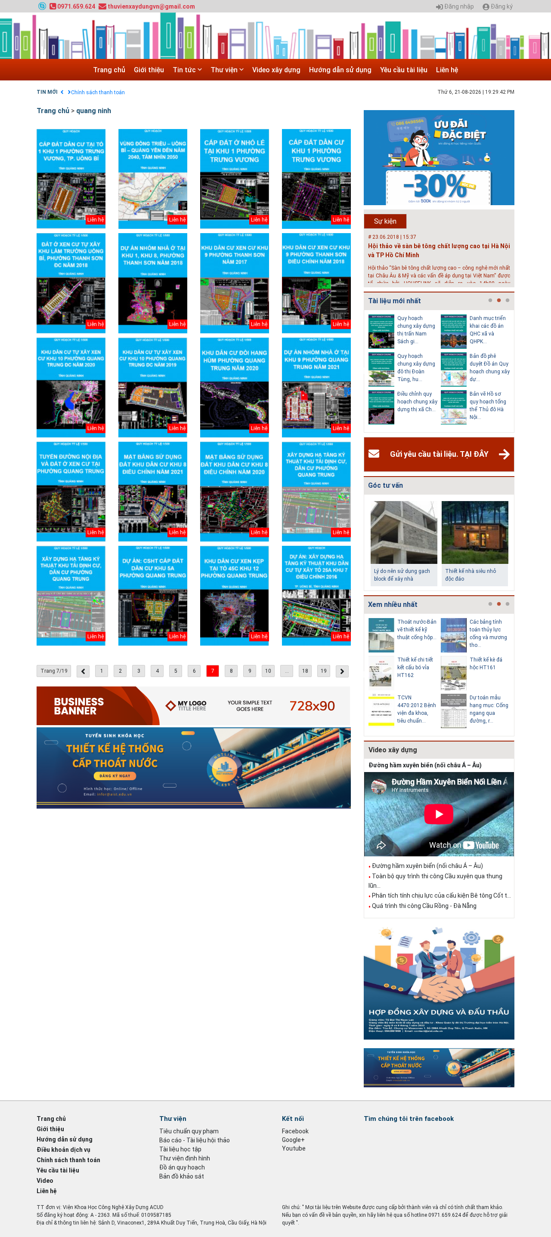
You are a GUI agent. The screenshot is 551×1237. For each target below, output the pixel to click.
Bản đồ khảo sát (181, 1176)
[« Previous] (83, 671)
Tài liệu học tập (180, 1149)
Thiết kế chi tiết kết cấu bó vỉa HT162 (415, 667)
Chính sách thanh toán (98, 92)
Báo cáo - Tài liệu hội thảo (194, 1140)
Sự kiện (385, 221)
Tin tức (185, 70)
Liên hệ (447, 70)
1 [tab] (490, 300)
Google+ (293, 1139)
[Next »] (342, 671)
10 (268, 671)
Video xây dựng (276, 70)
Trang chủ (109, 70)
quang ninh (93, 111)
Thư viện (224, 70)
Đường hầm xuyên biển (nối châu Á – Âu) (425, 765)
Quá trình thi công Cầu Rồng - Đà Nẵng (424, 905)
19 (324, 671)
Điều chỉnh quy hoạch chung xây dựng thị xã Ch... (417, 401)
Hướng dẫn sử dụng (340, 70)
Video (45, 1180)
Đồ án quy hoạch (182, 1167)
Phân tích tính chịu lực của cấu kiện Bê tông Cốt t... (441, 895)
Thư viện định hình (184, 1158)
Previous (362, 371)
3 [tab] (507, 300)
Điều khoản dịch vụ (63, 1149)
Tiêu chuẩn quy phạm (189, 1131)
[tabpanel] (404, 371)
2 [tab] (499, 300)
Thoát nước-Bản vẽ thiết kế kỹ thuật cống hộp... (416, 629)
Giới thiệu (149, 70)
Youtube (294, 1148)
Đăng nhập (458, 6)
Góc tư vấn (385, 485)
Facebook (295, 1131)
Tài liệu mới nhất (394, 301)
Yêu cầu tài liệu (403, 70)
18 (305, 671)
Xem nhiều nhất (393, 604)
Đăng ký (501, 6)
